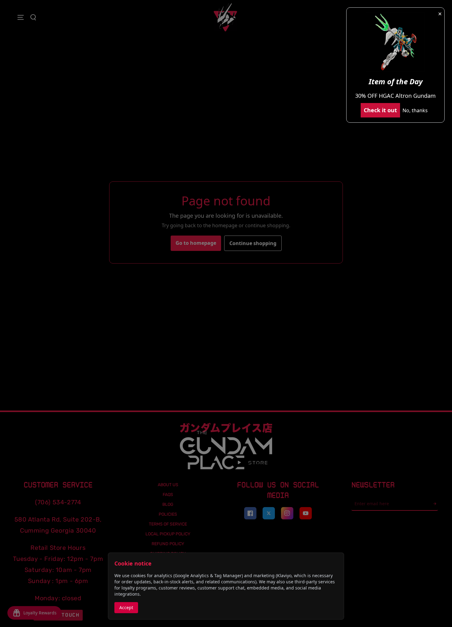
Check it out (380, 110)
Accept (126, 607)
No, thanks (415, 110)
